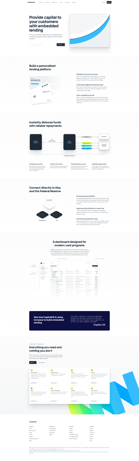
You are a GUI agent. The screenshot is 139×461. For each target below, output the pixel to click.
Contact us (92, 432)
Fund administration (74, 436)
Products (41, 2)
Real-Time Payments (33, 438)
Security (91, 438)
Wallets (71, 432)
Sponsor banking (73, 438)
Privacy (91, 436)
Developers (54, 2)
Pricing (91, 428)
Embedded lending (74, 434)
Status (50, 434)
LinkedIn (92, 434)
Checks (31, 434)
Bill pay (71, 428)
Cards (30, 432)
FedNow (31, 436)
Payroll (71, 430)
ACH (30, 428)
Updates (91, 430)
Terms (91, 440)
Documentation (52, 428)
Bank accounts (32, 430)
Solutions (47, 2)
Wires (30, 440)
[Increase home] (31, 2)
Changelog (51, 432)
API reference (52, 430)
